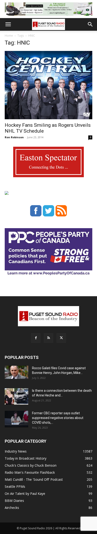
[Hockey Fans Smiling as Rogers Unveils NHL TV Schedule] (48, 85)
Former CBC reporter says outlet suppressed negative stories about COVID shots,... (57, 417)
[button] (8, 24)
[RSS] (48, 338)
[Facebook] (35, 338)
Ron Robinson (14, 137)
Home (9, 36)
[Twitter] (61, 338)
